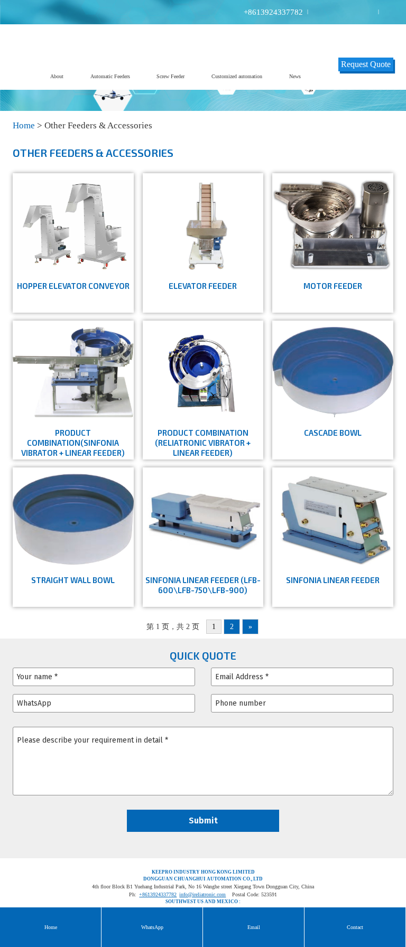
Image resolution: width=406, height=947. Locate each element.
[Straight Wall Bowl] (73, 518)
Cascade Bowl (333, 432)
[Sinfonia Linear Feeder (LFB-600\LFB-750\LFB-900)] (203, 518)
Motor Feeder (332, 285)
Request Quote (366, 64)
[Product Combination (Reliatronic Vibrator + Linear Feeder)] (203, 371)
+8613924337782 (273, 12)
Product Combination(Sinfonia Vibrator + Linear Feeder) (73, 442)
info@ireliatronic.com (202, 894)
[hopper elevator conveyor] (73, 224)
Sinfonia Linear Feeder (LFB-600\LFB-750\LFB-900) (203, 585)
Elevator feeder (203, 285)
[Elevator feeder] (203, 224)
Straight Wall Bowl (73, 580)
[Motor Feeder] (332, 224)
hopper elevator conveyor (73, 285)
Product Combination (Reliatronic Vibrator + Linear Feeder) (203, 442)
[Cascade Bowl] (332, 371)
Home (24, 125)
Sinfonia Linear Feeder (333, 580)
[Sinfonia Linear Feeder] (332, 518)
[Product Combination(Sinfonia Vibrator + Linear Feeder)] (73, 371)
